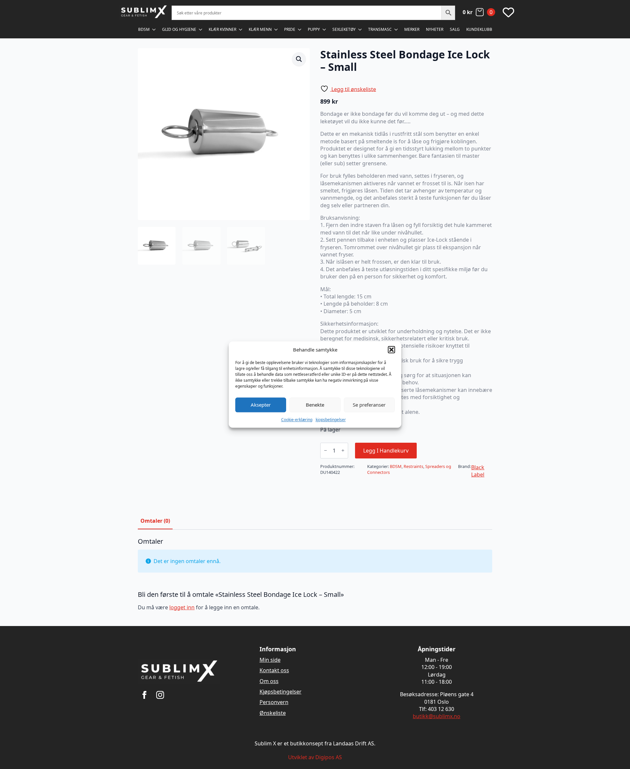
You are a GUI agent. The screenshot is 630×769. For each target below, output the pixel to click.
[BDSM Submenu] (154, 29)
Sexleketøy (344, 29)
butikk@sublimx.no (436, 716)
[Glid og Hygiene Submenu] (200, 29)
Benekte (315, 404)
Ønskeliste (273, 713)
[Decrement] (325, 450)
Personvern (274, 702)
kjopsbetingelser (331, 419)
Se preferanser (369, 404)
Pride (289, 29)
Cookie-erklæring (296, 419)
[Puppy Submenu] (324, 29)
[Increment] (342, 450)
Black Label (477, 471)
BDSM (144, 29)
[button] (391, 349)
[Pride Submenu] (299, 29)
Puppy (314, 29)
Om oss (269, 681)
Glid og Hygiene (179, 29)
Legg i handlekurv (386, 450)
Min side (270, 659)
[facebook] (144, 694)
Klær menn (260, 29)
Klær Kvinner (222, 29)
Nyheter (434, 29)
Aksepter (261, 404)
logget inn (182, 607)
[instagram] (160, 694)
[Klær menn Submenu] (276, 29)
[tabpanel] (315, 577)
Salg (455, 29)
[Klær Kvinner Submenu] (240, 29)
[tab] (155, 521)
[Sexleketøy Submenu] (360, 29)
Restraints (413, 466)
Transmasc (380, 29)
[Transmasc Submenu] (396, 29)
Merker (411, 29)
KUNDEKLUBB (479, 29)
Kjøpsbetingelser (281, 691)
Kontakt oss (274, 670)
